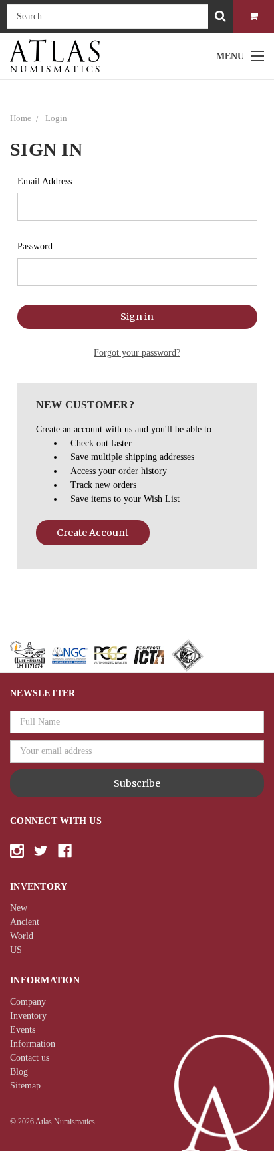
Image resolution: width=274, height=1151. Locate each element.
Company (28, 1002)
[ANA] (27, 655)
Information (32, 1044)
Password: (36, 246)
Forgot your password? (137, 353)
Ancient (24, 922)
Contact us (29, 1058)
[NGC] (70, 655)
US (16, 950)
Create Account (92, 533)
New (18, 908)
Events (22, 1030)
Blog (19, 1072)
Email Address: (45, 181)
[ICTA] (149, 655)
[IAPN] (187, 655)
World (21, 936)
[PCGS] (110, 655)
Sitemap (25, 1085)
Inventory (28, 1016)
